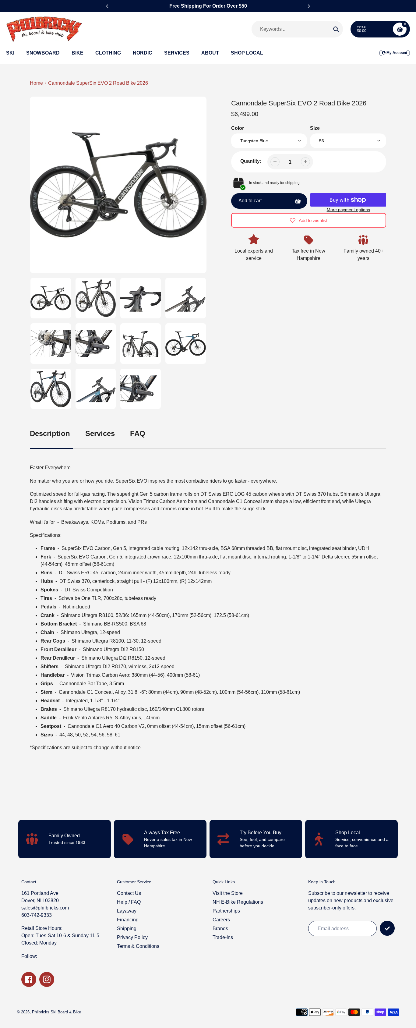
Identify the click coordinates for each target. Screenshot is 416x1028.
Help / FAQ (129, 902)
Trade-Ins (223, 937)
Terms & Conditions (138, 946)
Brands (220, 928)
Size (315, 128)
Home (36, 83)
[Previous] (107, 6)
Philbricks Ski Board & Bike (56, 1012)
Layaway (126, 910)
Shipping (126, 928)
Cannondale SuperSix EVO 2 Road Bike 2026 (98, 83)
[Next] (308, 6)
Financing (128, 919)
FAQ (137, 433)
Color (237, 128)
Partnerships (226, 910)
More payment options (348, 209)
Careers (221, 919)
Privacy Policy (132, 937)
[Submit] (387, 928)
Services (100, 433)
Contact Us (129, 893)
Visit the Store (228, 893)
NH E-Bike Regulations (238, 902)
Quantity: (250, 161)
